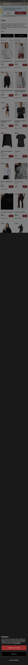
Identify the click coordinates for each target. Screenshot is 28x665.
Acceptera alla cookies (14, 647)
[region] (14, 449)
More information (17, 643)
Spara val (14, 654)
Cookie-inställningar (14, 660)
